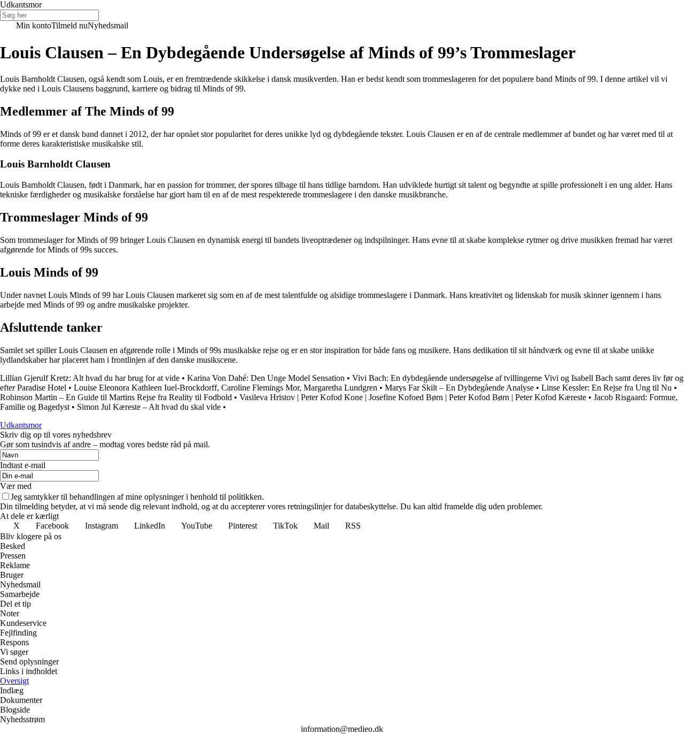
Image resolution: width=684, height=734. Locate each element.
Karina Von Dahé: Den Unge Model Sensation (266, 378)
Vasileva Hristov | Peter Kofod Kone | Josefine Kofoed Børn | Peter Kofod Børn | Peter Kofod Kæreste (412, 397)
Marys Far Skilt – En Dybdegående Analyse (459, 387)
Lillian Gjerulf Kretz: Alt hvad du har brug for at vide (90, 378)
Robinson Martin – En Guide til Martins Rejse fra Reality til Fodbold (116, 397)
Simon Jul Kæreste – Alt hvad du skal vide (149, 406)
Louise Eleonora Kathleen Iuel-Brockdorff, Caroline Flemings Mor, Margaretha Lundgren (225, 387)
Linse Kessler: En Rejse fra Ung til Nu (606, 387)
